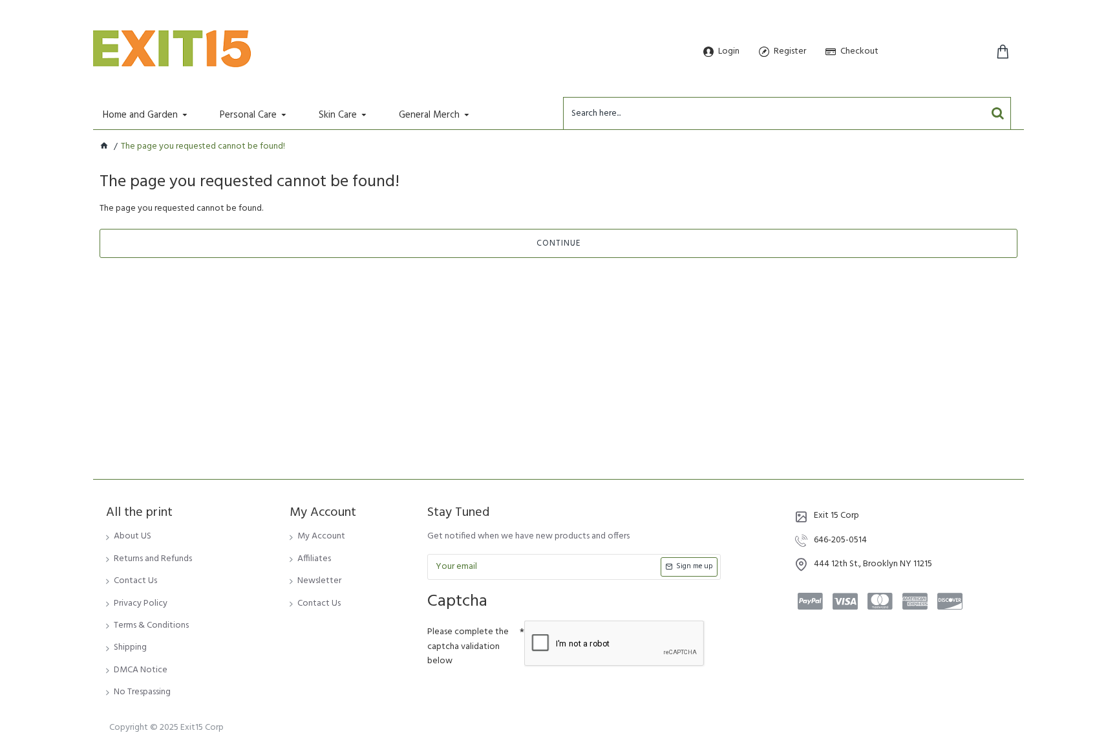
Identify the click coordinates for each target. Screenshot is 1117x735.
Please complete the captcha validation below (468, 646)
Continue (558, 243)
